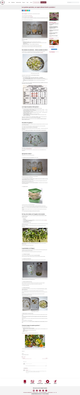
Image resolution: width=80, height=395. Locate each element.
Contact (31, 2)
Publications (13, 2)
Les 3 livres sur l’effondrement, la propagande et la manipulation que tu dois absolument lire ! (53, 27)
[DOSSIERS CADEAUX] (40, 381)
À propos (23, 2)
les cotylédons (41, 52)
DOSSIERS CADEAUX (40, 383)
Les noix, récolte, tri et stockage (53, 35)
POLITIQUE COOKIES (35, 392)
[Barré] (28, 365)
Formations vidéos (18, 2)
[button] (22, 10)
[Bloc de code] (32, 365)
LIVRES (25, 383)
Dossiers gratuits (43, 2)
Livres (9, 2)
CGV (56, 392)
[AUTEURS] (55, 381)
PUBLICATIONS (32, 383)
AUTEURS (55, 383)
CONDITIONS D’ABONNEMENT (43, 392)
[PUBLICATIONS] (32, 381)
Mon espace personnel (37, 2)
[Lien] (33, 365)
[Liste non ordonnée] (30, 365)
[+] (34, 365)
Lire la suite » (50, 25)
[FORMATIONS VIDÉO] (47, 381)
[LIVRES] (24, 381)
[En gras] (26, 365)
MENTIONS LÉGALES (50, 392)
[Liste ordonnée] (29, 365)
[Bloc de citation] (31, 365)
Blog (27, 2)
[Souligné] (27, 365)
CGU (54, 392)
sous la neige (30, 15)
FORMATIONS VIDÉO (48, 383)
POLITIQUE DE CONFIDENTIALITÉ (27, 392)
